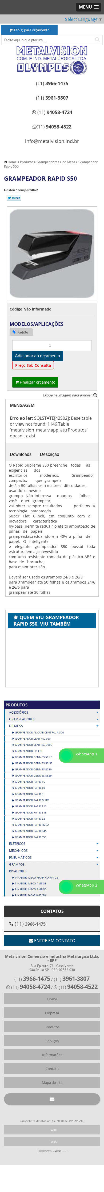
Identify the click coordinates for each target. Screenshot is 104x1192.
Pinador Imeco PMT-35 (30, 883)
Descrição (49, 454)
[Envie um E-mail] (52, 1099)
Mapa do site (52, 1082)
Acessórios (18, 712)
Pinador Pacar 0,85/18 (30, 895)
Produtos (16, 704)
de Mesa (16, 726)
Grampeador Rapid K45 (30, 831)
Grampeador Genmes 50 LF (33, 757)
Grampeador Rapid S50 (30, 837)
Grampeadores (22, 719)
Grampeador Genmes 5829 (33, 775)
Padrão (22, 332)
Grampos (17, 864)
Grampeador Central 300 (32, 738)
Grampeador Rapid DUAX (31, 800)
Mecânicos (18, 850)
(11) (52, 83)
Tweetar (14, 197)
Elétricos (17, 843)
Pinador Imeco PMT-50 (30, 889)
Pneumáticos (20, 857)
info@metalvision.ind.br (52, 141)
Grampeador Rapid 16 (29, 782)
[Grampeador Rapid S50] (52, 253)
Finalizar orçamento (37, 382)
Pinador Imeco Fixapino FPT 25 (36, 877)
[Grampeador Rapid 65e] (41, 657)
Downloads (20, 454)
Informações (52, 1054)
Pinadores (18, 871)
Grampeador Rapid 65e (52, 686)
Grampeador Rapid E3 (29, 818)
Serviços (52, 1040)
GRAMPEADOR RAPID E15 (30, 812)
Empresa (52, 1013)
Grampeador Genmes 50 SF (33, 763)
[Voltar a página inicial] (52, 53)
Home (52, 999)
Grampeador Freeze (28, 751)
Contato (52, 1068)
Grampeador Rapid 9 (28, 794)
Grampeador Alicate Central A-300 (39, 732)
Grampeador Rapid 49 (29, 788)
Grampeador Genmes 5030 (33, 769)
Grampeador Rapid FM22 (31, 825)
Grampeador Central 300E (33, 745)
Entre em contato (54, 941)
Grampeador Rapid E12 (30, 806)
